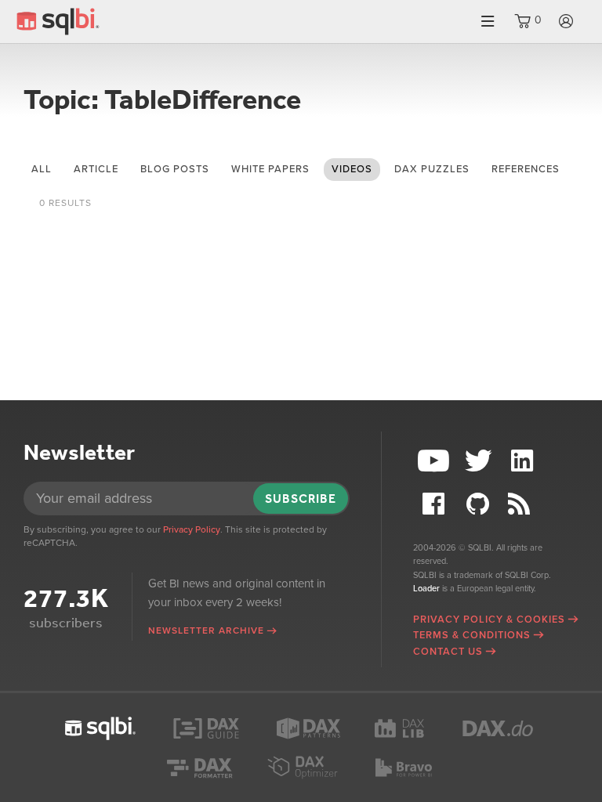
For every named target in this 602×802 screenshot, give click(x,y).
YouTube (435, 461)
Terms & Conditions (472, 635)
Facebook (435, 504)
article (96, 169)
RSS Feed (524, 504)
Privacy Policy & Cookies (489, 619)
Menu (487, 21)
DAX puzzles (432, 169)
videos (352, 169)
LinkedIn (524, 461)
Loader (426, 588)
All (41, 169)
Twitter (480, 461)
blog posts (174, 169)
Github (480, 504)
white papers (270, 169)
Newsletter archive (206, 630)
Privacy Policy (191, 529)
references (525, 169)
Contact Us (448, 651)
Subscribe (300, 498)
